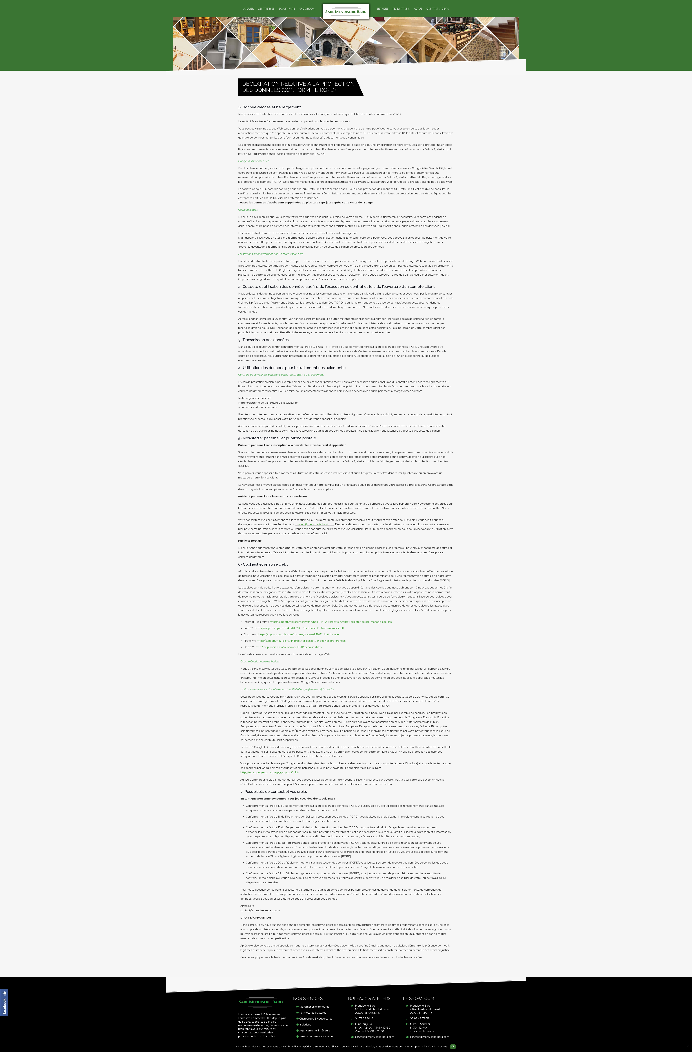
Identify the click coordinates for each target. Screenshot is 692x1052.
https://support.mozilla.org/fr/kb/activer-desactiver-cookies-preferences (301, 640)
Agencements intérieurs (314, 1030)
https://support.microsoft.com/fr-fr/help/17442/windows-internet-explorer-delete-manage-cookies (331, 621)
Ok (453, 1046)
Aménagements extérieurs (316, 1036)
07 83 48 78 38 (419, 1018)
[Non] (687, 1046)
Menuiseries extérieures (314, 1006)
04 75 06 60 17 (363, 1018)
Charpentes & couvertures (315, 1018)
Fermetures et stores (312, 1012)
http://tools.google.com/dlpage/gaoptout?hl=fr (269, 772)
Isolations (305, 1024)
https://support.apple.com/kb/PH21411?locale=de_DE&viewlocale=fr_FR (299, 628)
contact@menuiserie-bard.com (314, 524)
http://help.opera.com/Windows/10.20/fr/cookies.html (289, 647)
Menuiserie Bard (371, 1009)
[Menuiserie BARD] (346, 11)
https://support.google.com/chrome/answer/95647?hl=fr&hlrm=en (299, 634)
